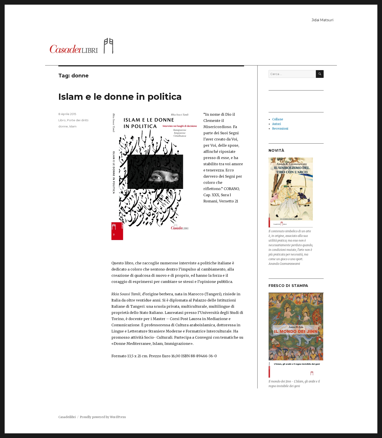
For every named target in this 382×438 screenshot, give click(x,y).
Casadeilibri (67, 417)
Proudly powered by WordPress (103, 417)
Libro (62, 120)
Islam (72, 126)
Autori (276, 124)
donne (63, 126)
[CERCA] (320, 74)
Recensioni (280, 129)
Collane (277, 119)
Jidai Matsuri (322, 20)
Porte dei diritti (77, 120)
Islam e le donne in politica (120, 96)
